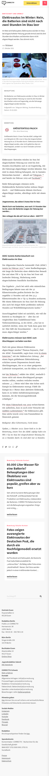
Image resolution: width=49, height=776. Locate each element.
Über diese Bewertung (20, 131)
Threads (5, 722)
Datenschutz (6, 761)
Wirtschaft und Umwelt (12, 14)
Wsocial (5, 725)
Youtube (5, 716)
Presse (4, 755)
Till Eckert (9, 45)
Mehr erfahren (7, 673)
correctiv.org (8, 3)
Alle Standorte (7, 665)
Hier (3, 700)
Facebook (5, 719)
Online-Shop (7, 656)
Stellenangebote (24, 692)
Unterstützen (32, 3)
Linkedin (5, 714)
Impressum (6, 758)
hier (28, 733)
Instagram (5, 711)
